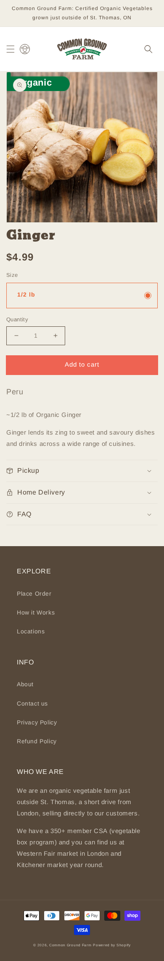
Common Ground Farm (70, 945)
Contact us (32, 703)
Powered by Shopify (112, 945)
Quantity (17, 319)
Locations (31, 631)
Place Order (34, 593)
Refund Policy (37, 741)
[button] (10, 49)
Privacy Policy (37, 722)
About (25, 684)
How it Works (36, 612)
